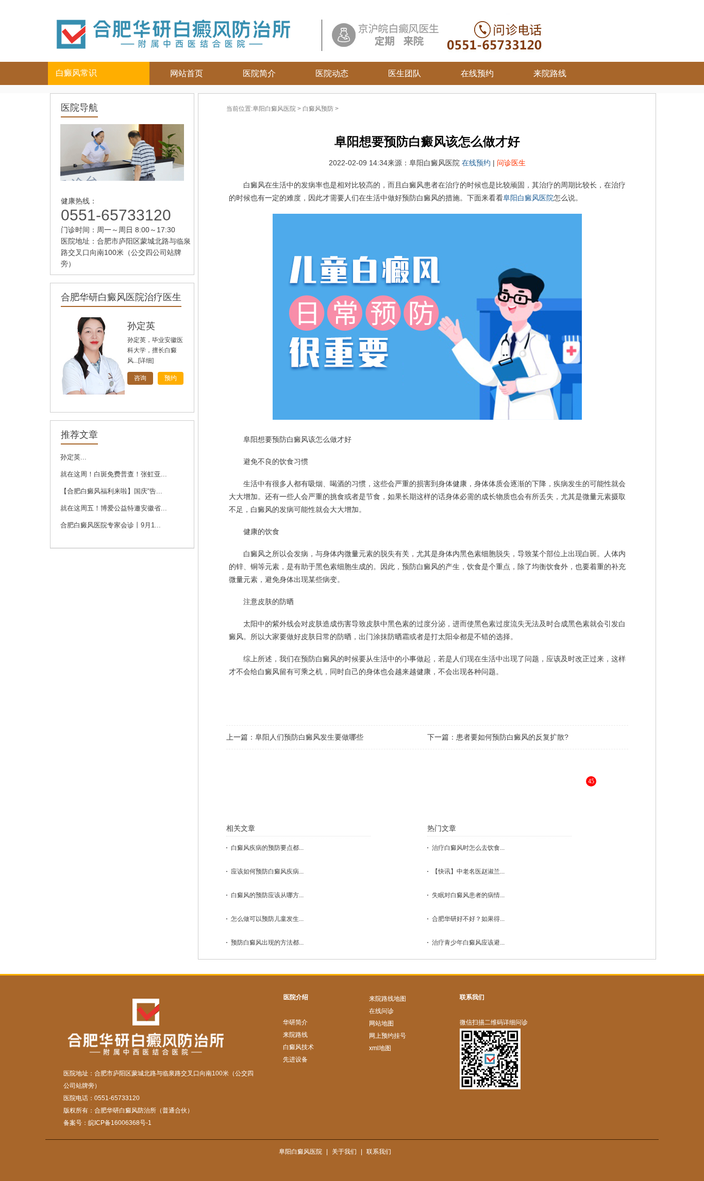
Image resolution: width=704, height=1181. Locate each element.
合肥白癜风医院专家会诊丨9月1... (110, 525)
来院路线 (549, 73)
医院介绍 (295, 997)
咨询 (140, 378)
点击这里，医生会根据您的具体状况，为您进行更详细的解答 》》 (458, 789)
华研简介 (295, 1022)
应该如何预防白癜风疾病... (267, 871)
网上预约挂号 (387, 1035)
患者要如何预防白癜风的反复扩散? (512, 737)
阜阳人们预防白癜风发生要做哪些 (309, 737)
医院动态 (331, 73)
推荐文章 (79, 435)
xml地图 (380, 1048)
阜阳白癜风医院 (274, 108)
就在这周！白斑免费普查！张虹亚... (113, 474)
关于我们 (344, 1151)
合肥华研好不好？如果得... (468, 918)
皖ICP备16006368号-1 (120, 1122)
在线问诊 (381, 1011)
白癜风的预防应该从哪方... (267, 895)
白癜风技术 (298, 1047)
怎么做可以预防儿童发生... (267, 918)
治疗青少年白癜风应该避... (468, 942)
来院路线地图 (387, 998)
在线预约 (477, 73)
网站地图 (381, 1023)
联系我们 (472, 997)
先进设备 (295, 1059)
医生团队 (404, 73)
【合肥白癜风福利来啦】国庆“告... (111, 491)
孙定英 (141, 326)
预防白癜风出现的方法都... (267, 942)
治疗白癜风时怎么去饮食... (468, 847)
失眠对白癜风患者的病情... (468, 895)
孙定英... (73, 457)
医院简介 (259, 73)
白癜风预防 (318, 108)
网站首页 (186, 73)
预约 (170, 378)
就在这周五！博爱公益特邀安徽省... (113, 508)
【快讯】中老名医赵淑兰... (468, 871)
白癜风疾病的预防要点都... (267, 847)
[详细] (146, 360)
